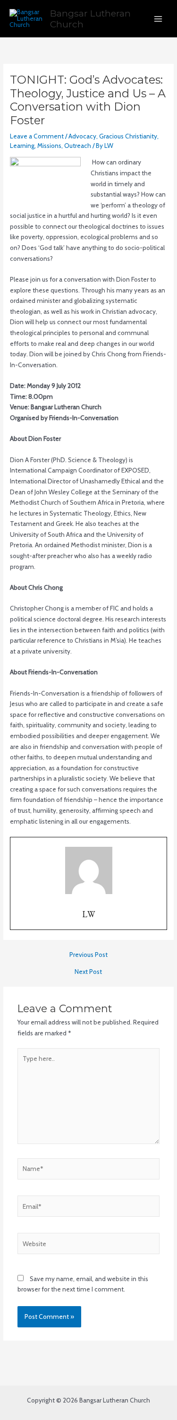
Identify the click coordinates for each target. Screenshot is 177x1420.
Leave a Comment (37, 136)
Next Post (88, 972)
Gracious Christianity (128, 136)
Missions (49, 145)
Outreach (77, 145)
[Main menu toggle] (158, 18)
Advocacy (82, 136)
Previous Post (88, 955)
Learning (22, 145)
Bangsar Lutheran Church (90, 19)
